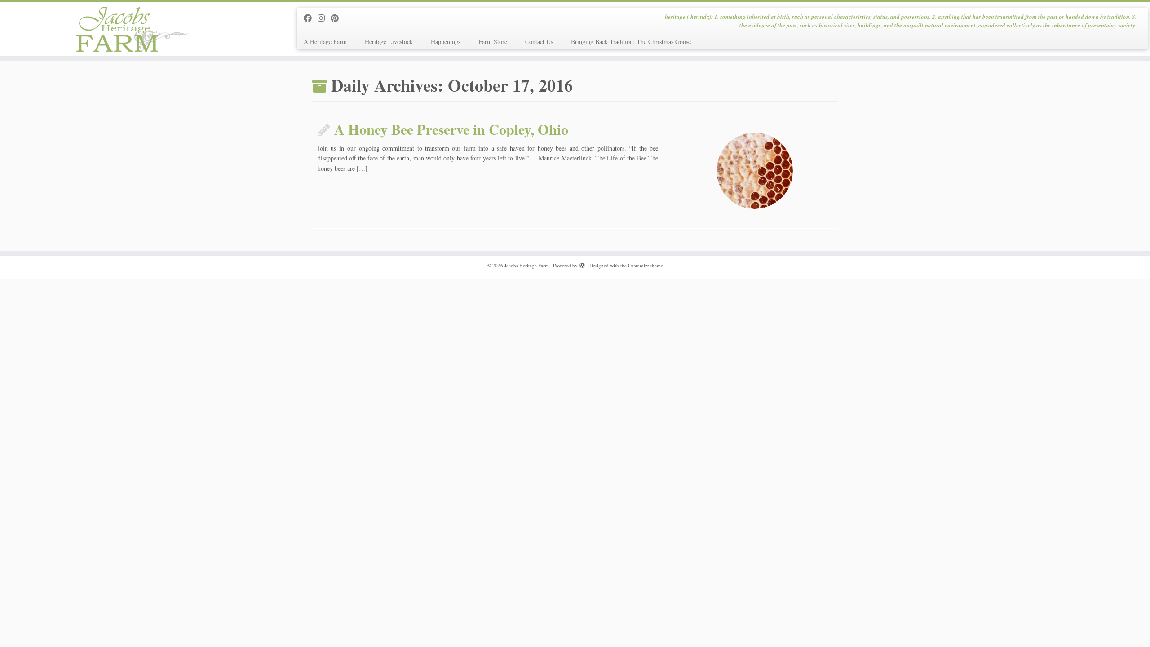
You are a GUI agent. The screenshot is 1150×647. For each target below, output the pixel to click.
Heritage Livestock (389, 41)
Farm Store (492, 41)
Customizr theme (645, 265)
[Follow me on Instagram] (324, 18)
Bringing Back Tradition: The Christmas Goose (631, 41)
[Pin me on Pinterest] (338, 18)
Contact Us (539, 41)
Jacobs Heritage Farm (526, 265)
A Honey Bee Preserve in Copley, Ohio (451, 129)
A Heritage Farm (325, 41)
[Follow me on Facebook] (311, 18)
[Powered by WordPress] (582, 264)
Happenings (445, 41)
